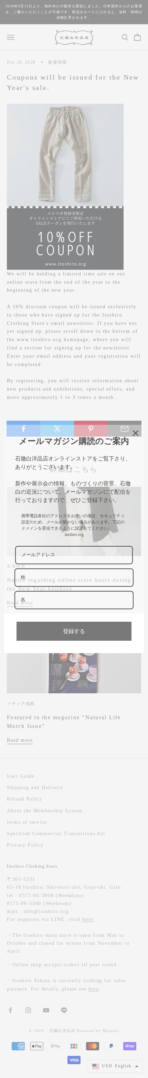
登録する (74, 631)
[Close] (135, 433)
